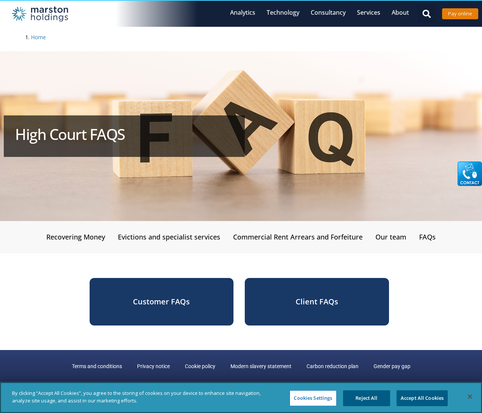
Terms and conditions (97, 366)
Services (368, 12)
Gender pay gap (392, 366)
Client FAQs (317, 301)
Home (38, 37)
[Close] (470, 396)
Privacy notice (153, 366)
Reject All (366, 398)
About (400, 12)
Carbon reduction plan (332, 366)
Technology (283, 12)
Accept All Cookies (422, 398)
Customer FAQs (161, 301)
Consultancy (328, 12)
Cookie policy (200, 366)
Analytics (242, 12)
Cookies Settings (313, 398)
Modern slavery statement (260, 366)
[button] (426, 14)
